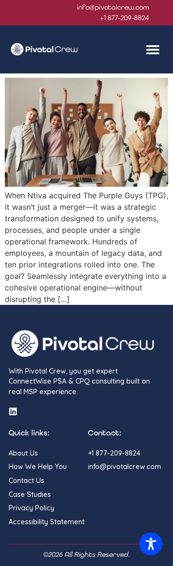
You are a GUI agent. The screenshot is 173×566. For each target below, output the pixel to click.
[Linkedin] (13, 411)
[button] (152, 49)
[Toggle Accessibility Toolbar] (150, 543)
